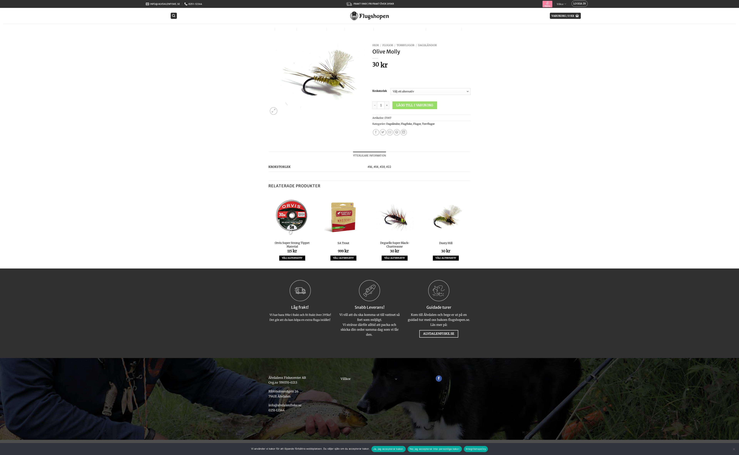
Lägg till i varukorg (414, 105)
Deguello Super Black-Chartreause (394, 244)
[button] (580, 4)
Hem (375, 45)
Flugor (265, 29)
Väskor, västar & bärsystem (399, 29)
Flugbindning (311, 29)
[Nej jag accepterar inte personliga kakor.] (733, 450)
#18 (376, 167)
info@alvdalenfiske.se (284, 405)
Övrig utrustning (443, 29)
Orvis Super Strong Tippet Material (292, 244)
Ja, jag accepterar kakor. (388, 448)
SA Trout (343, 243)
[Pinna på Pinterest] (397, 132)
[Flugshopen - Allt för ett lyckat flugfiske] (369, 15)
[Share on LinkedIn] (403, 132)
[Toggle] (396, 378)
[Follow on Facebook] (439, 378)
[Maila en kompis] (390, 132)
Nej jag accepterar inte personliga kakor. (435, 448)
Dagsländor (427, 45)
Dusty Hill (445, 243)
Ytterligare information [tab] (369, 155)
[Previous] (269, 230)
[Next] (469, 230)
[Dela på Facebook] (376, 132)
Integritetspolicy (476, 448)
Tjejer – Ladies (359, 29)
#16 (370, 167)
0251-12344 (276, 410)
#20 (382, 167)
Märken (471, 29)
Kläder (335, 29)
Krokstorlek (379, 91)
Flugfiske (285, 29)
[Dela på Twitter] (383, 132)
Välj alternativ (292, 258)
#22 (388, 167)
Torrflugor (405, 45)
